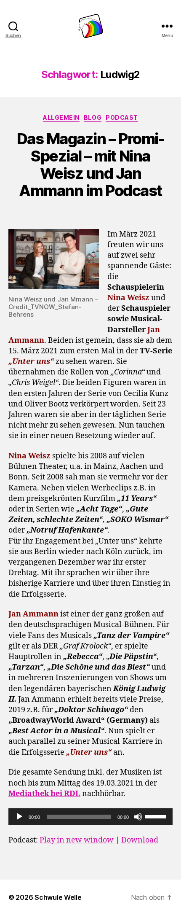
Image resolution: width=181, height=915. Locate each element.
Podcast (122, 117)
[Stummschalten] (138, 817)
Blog (92, 117)
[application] (90, 816)
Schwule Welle (58, 897)
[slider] (156, 816)
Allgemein (61, 117)
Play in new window (77, 840)
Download (139, 840)
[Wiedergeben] (19, 817)
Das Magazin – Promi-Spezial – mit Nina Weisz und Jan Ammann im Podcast (90, 164)
